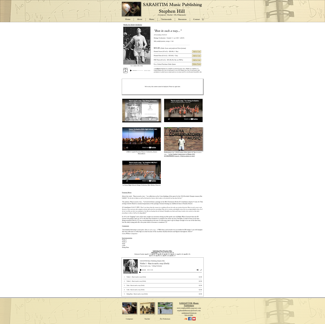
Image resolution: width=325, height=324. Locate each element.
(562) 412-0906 (189, 315)
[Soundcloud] (185, 318)
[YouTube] (194, 318)
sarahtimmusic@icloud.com (189, 313)
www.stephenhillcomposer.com (189, 308)
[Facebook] (189, 318)
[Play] (131, 70)
